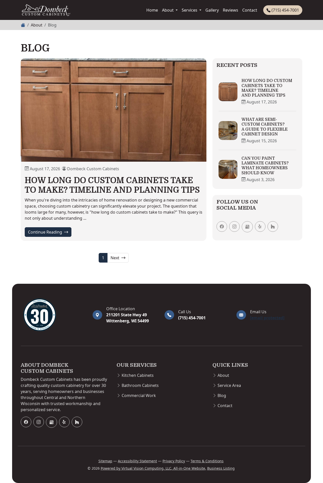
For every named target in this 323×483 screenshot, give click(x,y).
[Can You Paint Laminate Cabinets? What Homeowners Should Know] (228, 169)
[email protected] (267, 318)
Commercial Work (139, 395)
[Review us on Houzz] (272, 226)
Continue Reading (49, 232)
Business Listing (221, 468)
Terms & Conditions (207, 461)
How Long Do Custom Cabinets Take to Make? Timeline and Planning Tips (112, 185)
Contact (249, 10)
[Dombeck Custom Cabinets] (46, 10)
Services (190, 10)
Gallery (212, 10)
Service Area (229, 385)
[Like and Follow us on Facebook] (222, 226)
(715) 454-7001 (285, 10)
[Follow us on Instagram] (234, 226)
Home (152, 10)
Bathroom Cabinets (140, 385)
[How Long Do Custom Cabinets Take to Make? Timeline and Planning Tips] (113, 109)
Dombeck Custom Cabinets (93, 169)
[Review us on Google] (247, 226)
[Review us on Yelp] (260, 226)
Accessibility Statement (137, 461)
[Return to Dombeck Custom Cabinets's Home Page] (54, 315)
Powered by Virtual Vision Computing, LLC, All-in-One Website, (153, 468)
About (168, 10)
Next (115, 258)
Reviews (230, 10)
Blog (222, 395)
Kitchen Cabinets (138, 375)
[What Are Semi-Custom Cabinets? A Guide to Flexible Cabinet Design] (228, 130)
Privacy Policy (174, 461)
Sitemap (105, 461)
